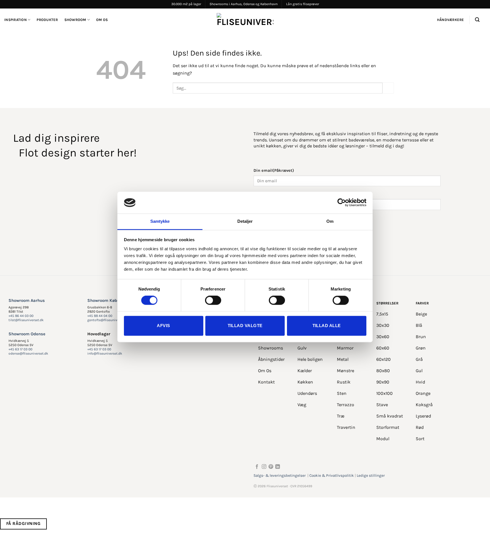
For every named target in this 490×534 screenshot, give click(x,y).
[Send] (388, 88)
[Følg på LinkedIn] (277, 466)
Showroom (75, 20)
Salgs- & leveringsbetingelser (280, 475)
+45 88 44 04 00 (99, 316)
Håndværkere (450, 20)
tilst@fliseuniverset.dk (26, 320)
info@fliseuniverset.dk (104, 353)
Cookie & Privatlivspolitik (331, 475)
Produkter (47, 20)
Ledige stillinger (371, 475)
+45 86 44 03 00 (21, 316)
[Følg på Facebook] (257, 466)
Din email (274, 170)
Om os (102, 20)
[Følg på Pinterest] (271, 466)
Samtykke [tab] (160, 221)
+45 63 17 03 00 (20, 349)
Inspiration (15, 20)
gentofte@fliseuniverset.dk (108, 320)
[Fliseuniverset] (245, 20)
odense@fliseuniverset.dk (28, 353)
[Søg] (477, 19)
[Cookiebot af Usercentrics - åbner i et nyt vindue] (341, 202)
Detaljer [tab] (245, 221)
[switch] (213, 300)
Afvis (163, 325)
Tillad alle (326, 325)
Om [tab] (329, 221)
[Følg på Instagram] (264, 466)
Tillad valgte (245, 325)
